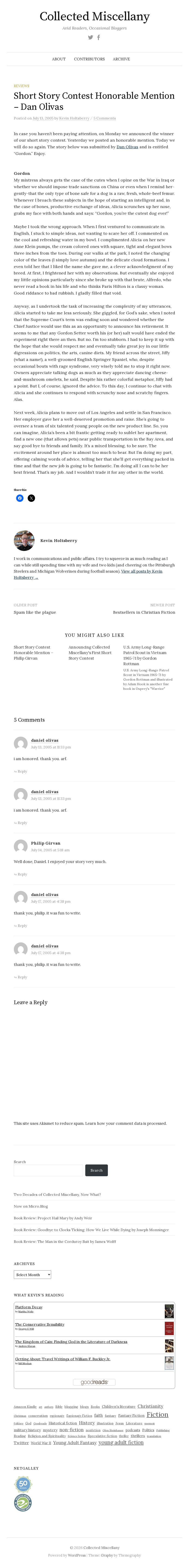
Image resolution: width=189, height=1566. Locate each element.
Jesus (119, 1423)
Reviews (21, 86)
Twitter (21, 1442)
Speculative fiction (102, 1436)
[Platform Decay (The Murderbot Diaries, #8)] (169, 1311)
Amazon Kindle (25, 1407)
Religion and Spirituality (47, 1436)
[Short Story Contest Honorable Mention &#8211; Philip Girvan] (41, 653)
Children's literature (119, 1406)
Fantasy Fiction (131, 1415)
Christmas (20, 1415)
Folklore (18, 1423)
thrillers (138, 1435)
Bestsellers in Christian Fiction (144, 612)
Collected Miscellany (94, 16)
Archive (121, 59)
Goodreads (40, 1423)
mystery (50, 1430)
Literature (134, 1423)
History (87, 1423)
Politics (148, 1430)
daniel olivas (44, 740)
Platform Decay (28, 1307)
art (40, 1406)
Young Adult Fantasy (75, 1442)
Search (20, 1161)
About (59, 59)
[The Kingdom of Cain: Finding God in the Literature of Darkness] (169, 1345)
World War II (41, 1443)
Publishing (163, 1430)
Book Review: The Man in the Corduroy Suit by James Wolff (65, 1241)
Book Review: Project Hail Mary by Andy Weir (53, 1218)
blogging (71, 1407)
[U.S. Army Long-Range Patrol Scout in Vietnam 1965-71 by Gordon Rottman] (150, 668)
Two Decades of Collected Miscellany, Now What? (57, 1194)
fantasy (110, 1416)
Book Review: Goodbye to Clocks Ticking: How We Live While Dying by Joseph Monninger (91, 1229)
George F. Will (26, 1328)
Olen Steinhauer (113, 1430)
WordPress (77, 1555)
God (28, 1423)
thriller (124, 1436)
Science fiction (77, 1436)
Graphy (107, 1555)
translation (154, 1436)
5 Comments (105, 118)
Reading (20, 1436)
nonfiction (93, 1430)
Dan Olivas (127, 146)
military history (27, 1430)
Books (95, 1407)
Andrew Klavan (26, 1346)
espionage (57, 1415)
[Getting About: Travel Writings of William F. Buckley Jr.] (169, 1362)
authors (48, 1406)
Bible (58, 1407)
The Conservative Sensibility (39, 1324)
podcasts (133, 1430)
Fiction (157, 1414)
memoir (150, 1423)
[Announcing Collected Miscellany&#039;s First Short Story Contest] (96, 653)
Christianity (150, 1406)
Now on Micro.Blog (31, 1206)
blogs (84, 1407)
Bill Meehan (25, 1363)
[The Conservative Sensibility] (169, 1328)
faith (98, 1415)
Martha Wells (25, 1311)
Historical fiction (63, 1423)
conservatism (38, 1416)
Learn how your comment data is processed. (126, 1123)
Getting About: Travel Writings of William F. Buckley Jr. (62, 1359)
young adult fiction (121, 1442)
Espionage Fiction (79, 1415)
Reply (22, 771)
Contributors (89, 59)
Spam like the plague (35, 612)
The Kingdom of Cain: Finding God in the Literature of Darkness (71, 1341)
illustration (105, 1423)
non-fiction (71, 1429)
